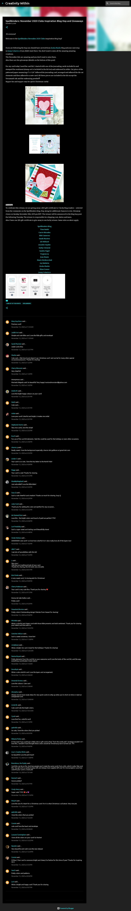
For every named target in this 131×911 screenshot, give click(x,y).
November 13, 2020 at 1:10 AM (22, 664)
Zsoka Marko (56, 48)
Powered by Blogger (67, 908)
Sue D (13, 870)
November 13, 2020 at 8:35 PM (21, 733)
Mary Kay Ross (16, 321)
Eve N (13, 436)
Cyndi (13, 716)
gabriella (14, 727)
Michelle (14, 620)
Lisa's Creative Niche (18, 752)
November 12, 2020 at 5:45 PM (21, 487)
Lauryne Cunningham (18, 835)
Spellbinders (23, 39)
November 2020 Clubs (36, 39)
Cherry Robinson (17, 586)
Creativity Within (17, 3)
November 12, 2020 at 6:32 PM (21, 510)
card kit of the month (13, 303)
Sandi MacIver (44, 239)
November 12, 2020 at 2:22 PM (21, 430)
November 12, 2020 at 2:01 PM (21, 396)
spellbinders (27, 303)
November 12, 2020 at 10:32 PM (22, 628)
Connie (13, 823)
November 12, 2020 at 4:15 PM (21, 476)
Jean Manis (44, 257)
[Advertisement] (96, 83)
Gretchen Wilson (17, 634)
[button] (7, 27)
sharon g (14, 447)
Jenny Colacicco (13, 51)
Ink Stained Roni (17, 515)
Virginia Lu (44, 254)
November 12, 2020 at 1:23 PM (21, 363)
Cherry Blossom (16, 368)
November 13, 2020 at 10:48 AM (22, 699)
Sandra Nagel (44, 251)
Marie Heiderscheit (44, 260)
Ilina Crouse (44, 269)
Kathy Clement (44, 248)
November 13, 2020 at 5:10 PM (21, 722)
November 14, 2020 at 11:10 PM (22, 795)
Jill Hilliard (44, 242)
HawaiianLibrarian (17, 609)
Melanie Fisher (16, 739)
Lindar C (14, 459)
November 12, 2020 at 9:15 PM (21, 592)
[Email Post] (7, 301)
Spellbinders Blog (44, 226)
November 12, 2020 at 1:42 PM (21, 385)
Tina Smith (44, 229)
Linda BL (14, 705)
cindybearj (15, 645)
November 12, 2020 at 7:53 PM (21, 555)
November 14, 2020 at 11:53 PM (22, 806)
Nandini (14, 846)
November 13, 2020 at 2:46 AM (22, 675)
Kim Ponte (15, 575)
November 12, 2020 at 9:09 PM (21, 581)
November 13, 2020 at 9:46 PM (21, 746)
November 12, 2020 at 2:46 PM (21, 442)
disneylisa (14, 692)
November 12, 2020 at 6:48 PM (21, 532)
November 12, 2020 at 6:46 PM (21, 521)
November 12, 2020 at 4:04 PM (21, 464)
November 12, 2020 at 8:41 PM (21, 570)
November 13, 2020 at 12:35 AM (22, 651)
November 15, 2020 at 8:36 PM (21, 876)
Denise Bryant (16, 656)
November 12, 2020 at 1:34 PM (21, 374)
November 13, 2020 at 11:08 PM (22, 758)
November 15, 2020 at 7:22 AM (22, 818)
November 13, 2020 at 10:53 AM (22, 711)
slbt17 (13, 549)
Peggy (13, 470)
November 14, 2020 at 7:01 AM (22, 772)
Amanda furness (17, 681)
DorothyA (14, 669)
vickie (13, 413)
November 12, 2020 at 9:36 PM (21, 615)
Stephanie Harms (17, 425)
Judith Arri (15, 332)
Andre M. (14, 391)
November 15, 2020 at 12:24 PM (22, 852)
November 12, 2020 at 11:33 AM (22, 327)
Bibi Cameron (44, 235)
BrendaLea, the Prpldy (19, 763)
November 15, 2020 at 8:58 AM (22, 829)
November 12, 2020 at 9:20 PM (21, 604)
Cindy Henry (15, 789)
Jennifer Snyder (44, 245)
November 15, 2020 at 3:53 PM (21, 865)
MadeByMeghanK (17, 481)
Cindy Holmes (16, 538)
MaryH (13, 801)
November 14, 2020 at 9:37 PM (21, 784)
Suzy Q (13, 493)
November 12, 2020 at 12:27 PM (22, 349)
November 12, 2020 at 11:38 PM (22, 639)
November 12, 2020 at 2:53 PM (21, 453)
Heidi (13, 402)
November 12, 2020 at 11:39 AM (22, 338)
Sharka (13, 355)
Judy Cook (15, 504)
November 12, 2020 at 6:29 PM (21, 498)
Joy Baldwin (44, 263)
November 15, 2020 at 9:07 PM (21, 887)
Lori (12, 882)
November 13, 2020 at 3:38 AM (22, 686)
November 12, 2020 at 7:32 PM (21, 544)
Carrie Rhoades (44, 232)
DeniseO (14, 778)
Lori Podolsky (16, 526)
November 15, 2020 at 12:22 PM (22, 840)
